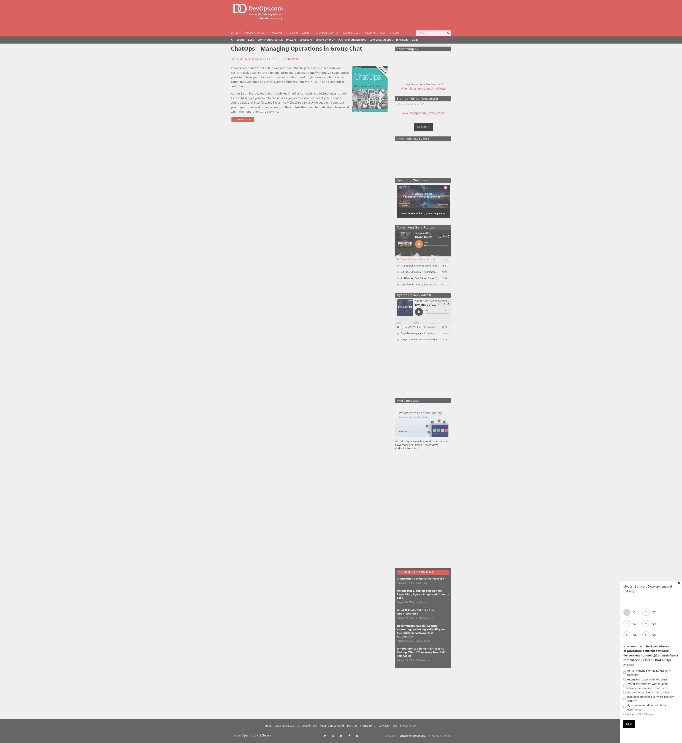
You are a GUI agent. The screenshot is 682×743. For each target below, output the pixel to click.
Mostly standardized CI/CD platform (648, 692)
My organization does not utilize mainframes (646, 707)
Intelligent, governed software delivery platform (650, 699)
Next (629, 724)
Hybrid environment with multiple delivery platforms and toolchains (647, 686)
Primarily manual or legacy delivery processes (648, 673)
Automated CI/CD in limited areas (646, 679)
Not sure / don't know (639, 714)
